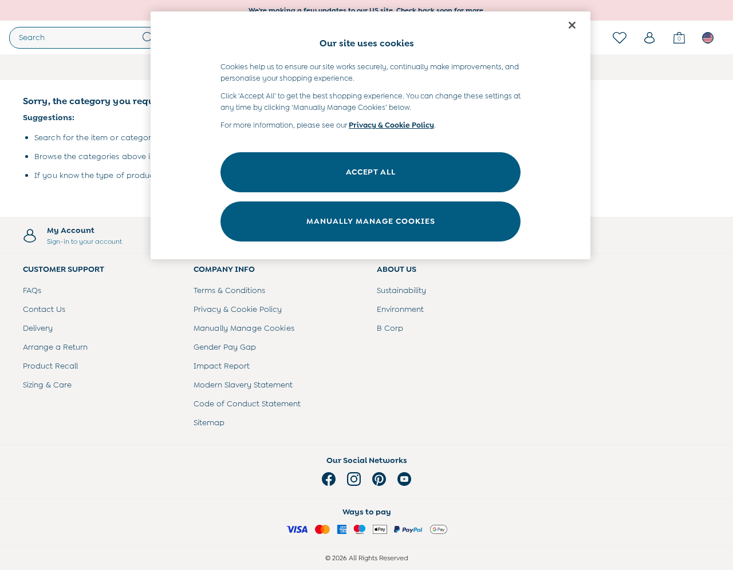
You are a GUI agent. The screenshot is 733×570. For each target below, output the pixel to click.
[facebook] (328, 479)
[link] (649, 37)
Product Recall (50, 366)
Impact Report (222, 366)
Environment (400, 309)
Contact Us (44, 309)
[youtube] (404, 479)
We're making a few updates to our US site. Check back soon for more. (367, 10)
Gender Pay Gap (225, 347)
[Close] (572, 25)
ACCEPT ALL (371, 172)
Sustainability (401, 290)
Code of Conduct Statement (247, 403)
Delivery (38, 328)
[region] (370, 135)
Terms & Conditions (229, 290)
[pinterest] (379, 479)
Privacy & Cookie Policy (238, 309)
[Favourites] (619, 37)
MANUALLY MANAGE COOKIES (370, 221)
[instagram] (353, 479)
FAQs (32, 290)
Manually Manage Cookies (244, 328)
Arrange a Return (55, 347)
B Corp (390, 328)
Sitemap (209, 422)
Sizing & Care (47, 384)
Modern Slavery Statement (243, 384)
